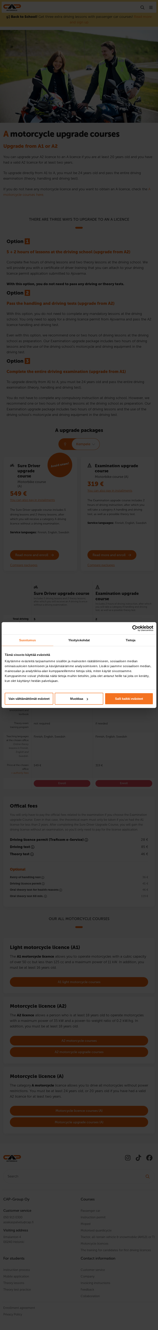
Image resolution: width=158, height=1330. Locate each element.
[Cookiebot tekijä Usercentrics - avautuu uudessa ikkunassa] (135, 628)
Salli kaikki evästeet (129, 698)
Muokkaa (76, 698)
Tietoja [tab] (131, 640)
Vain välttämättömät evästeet (29, 698)
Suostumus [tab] (27, 640)
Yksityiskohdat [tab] (79, 640)
